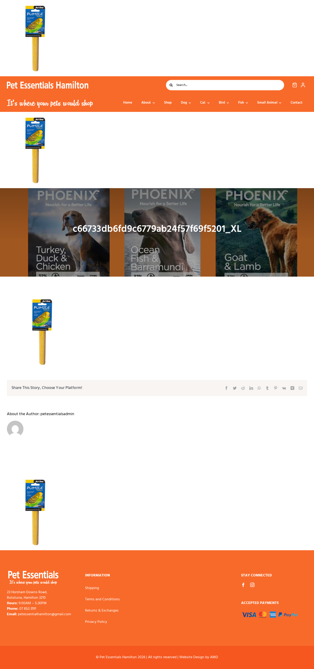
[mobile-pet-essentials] (33, 573)
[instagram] (252, 585)
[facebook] (243, 585)
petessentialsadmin (57, 414)
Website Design (191, 657)
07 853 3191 (27, 609)
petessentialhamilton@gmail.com (44, 614)
